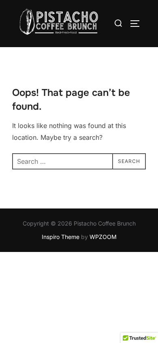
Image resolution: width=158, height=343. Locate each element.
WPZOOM (103, 236)
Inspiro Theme (60, 236)
